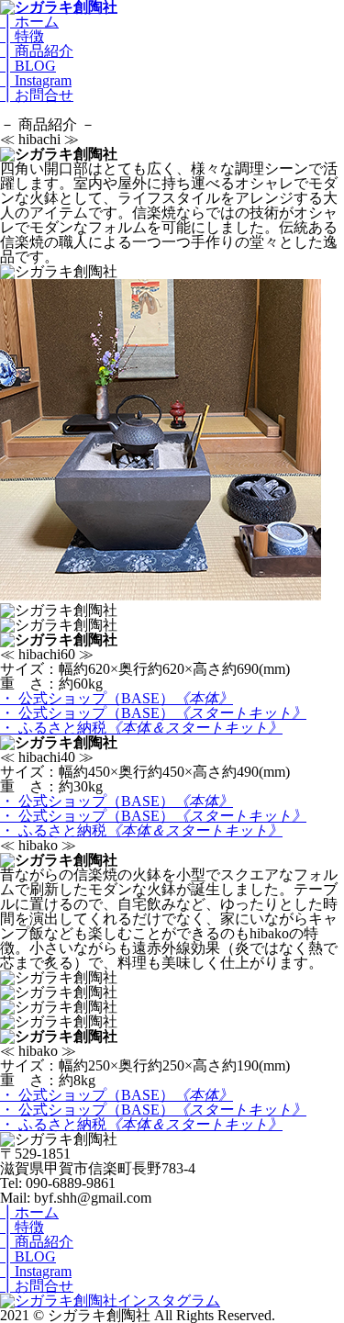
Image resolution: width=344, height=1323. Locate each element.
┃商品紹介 (36, 51)
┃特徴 (22, 36)
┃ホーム (29, 21)
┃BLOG (28, 65)
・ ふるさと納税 (141, 727)
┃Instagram (36, 80)
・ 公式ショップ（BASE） (116, 698)
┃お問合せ (36, 95)
